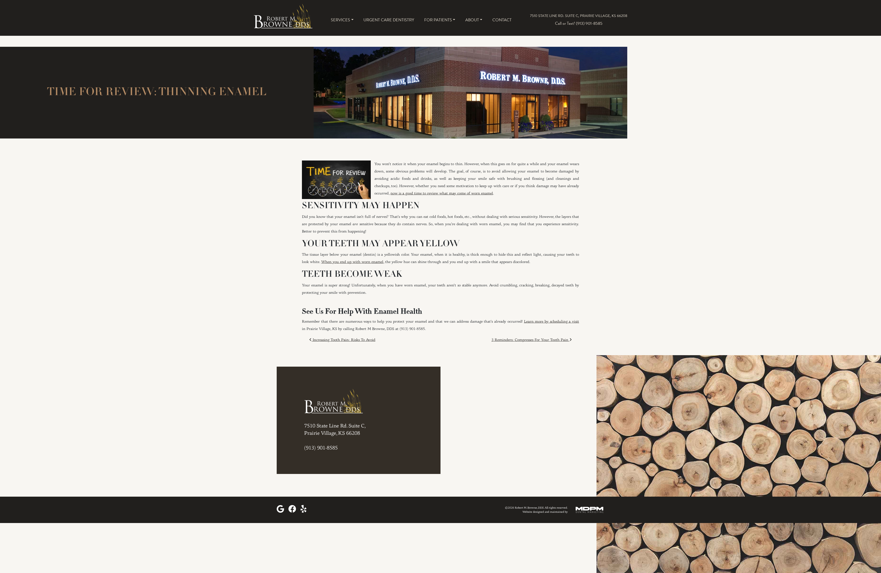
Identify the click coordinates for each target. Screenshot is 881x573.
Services (340, 20)
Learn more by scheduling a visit (551, 322)
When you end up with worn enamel (352, 262)
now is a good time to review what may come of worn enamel (441, 193)
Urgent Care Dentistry (388, 20)
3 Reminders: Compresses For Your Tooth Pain (530, 340)
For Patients (438, 20)
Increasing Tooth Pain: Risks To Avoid (343, 340)
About (472, 20)
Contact (502, 20)
